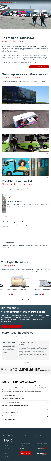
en (16, 2)
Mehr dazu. (5, 352)
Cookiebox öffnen (42, 453)
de (15, 2)
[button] (46, 2)
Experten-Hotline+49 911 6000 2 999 (25, 452)
